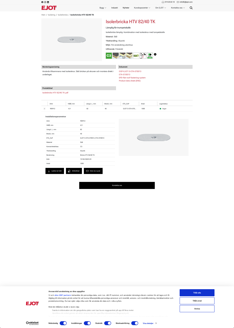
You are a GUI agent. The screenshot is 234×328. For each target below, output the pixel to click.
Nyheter (126, 8)
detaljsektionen (131, 316)
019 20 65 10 (170, 2)
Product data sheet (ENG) (130, 81)
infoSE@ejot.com (186, 2)
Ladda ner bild (56, 171)
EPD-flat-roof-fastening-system (132, 78)
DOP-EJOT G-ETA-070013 (130, 71)
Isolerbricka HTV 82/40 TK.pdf (55, 93)
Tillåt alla (197, 293)
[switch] (87, 323)
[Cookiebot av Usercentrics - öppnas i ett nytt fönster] (32, 323)
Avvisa (197, 309)
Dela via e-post (95, 171)
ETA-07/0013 (124, 74)
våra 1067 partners (62, 295)
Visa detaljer (148, 323)
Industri (114, 8)
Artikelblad (75, 171)
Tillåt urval (197, 301)
